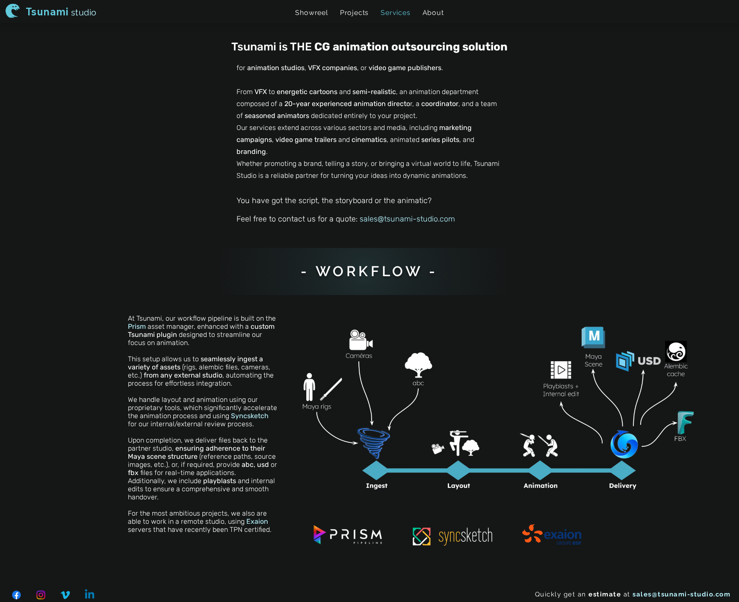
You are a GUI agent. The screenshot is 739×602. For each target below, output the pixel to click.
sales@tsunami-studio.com (407, 219)
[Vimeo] (65, 595)
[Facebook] (16, 595)
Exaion (257, 521)
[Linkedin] (89, 595)
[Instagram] (41, 595)
